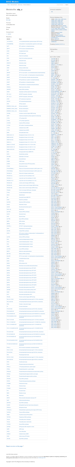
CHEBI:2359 (59, 21)
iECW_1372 (54, 124)
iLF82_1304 (54, 130)
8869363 (61, 29)
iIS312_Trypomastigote (56, 207)
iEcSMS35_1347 (55, 119)
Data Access (20, 4)
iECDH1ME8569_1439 (56, 91)
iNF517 (53, 176)
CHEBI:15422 (60, 20)
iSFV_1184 (54, 139)
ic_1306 (53, 78)
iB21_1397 (54, 76)
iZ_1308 (53, 149)
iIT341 (52, 72)
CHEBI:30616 (60, 23)
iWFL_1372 (54, 147)
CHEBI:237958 (54, 23)
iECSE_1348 (54, 116)
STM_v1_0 (54, 155)
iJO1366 (53, 58)
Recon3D (53, 182)
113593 (65, 27)
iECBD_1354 (54, 87)
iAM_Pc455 (54, 204)
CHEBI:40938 (54, 24)
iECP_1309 (54, 112)
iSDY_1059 (54, 137)
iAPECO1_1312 (55, 64)
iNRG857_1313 (55, 131)
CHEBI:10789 (57, 19)
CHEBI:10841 (63, 19)
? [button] (61, 9)
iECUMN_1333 (55, 122)
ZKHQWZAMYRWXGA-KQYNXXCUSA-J (58, 37)
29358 (56, 28)
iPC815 (53, 67)
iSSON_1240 (54, 142)
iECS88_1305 (54, 113)
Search (67, 4)
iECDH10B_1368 (55, 93)
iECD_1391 (54, 88)
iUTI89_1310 (54, 146)
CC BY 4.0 (62, 44)
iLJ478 (53, 162)
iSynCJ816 (54, 198)
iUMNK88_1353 (55, 145)
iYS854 (53, 186)
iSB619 (53, 63)
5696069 (53, 29)
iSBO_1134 (54, 136)
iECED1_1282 (54, 96)
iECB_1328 (54, 85)
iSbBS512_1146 (55, 134)
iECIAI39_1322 (55, 101)
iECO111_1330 (55, 106)
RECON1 (53, 168)
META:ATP (57, 39)
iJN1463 (53, 214)
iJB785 (53, 179)
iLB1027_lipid (54, 180)
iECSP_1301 (54, 121)
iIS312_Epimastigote (56, 208)
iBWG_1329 (54, 75)
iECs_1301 (54, 115)
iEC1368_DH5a (55, 195)
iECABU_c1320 (55, 84)
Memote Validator (26, 4)
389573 (59, 28)
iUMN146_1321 (55, 143)
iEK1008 (53, 183)
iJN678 (53, 158)
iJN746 (53, 70)
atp (52, 11)
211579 (52, 28)
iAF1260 (53, 60)
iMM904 (53, 61)
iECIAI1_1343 (54, 100)
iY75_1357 (54, 165)
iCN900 (53, 213)
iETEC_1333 (54, 127)
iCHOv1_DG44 (55, 185)
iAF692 (53, 161)
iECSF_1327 (54, 118)
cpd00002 (61, 35)
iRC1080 (8, 20)
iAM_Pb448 (54, 202)
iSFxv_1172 (54, 140)
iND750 (53, 66)
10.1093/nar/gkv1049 (41, 457)
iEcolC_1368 (54, 110)
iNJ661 (53, 73)
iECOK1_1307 (54, 109)
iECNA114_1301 (55, 103)
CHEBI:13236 (54, 20)
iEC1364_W (54, 191)
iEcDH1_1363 (54, 90)
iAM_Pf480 (54, 199)
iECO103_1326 (55, 104)
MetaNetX (57, 44)
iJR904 (53, 150)
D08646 (58, 33)
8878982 (65, 29)
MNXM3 (64, 25)
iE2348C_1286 (55, 79)
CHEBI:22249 (54, 21)
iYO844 (53, 167)
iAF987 (53, 156)
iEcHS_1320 (54, 98)
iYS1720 (53, 216)
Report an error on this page (14, 446)
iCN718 (53, 193)
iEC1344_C (54, 196)
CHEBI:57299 (60, 24)
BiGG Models (12, 1)
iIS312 (53, 210)
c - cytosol (8, 34)
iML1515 (53, 177)
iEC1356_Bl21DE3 (55, 188)
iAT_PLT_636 (54, 170)
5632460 (63, 28)
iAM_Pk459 (54, 205)
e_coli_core (54, 152)
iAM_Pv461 (54, 201)
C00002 (60, 32)
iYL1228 (53, 153)
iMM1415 (53, 159)
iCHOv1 (53, 174)
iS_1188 (53, 133)
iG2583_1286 (54, 128)
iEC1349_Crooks (55, 189)
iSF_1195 (53, 69)
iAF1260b (53, 173)
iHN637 (53, 164)
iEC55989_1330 (55, 82)
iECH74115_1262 (55, 97)
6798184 (57, 29)
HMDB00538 (53, 41)
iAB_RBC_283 (54, 171)
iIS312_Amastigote (55, 211)
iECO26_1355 (54, 107)
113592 (62, 27)
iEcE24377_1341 (55, 94)
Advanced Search (14, 4)
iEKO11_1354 (54, 125)
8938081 (53, 31)
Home (8, 4)
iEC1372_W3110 (55, 192)
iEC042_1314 (54, 81)
